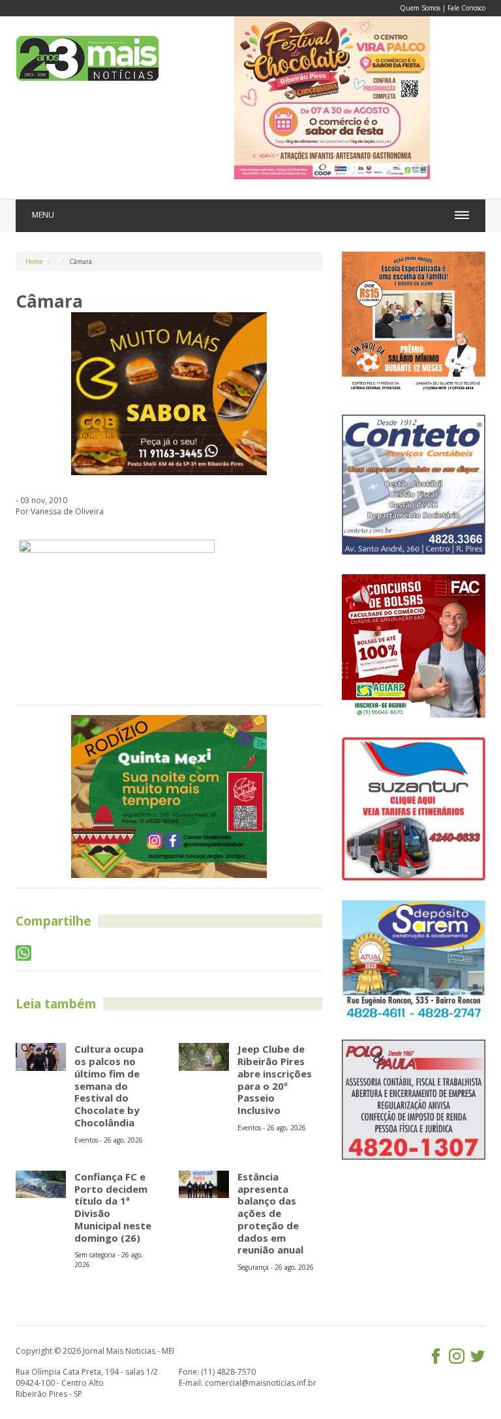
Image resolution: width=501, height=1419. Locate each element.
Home (34, 261)
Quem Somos (420, 7)
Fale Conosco (466, 7)
